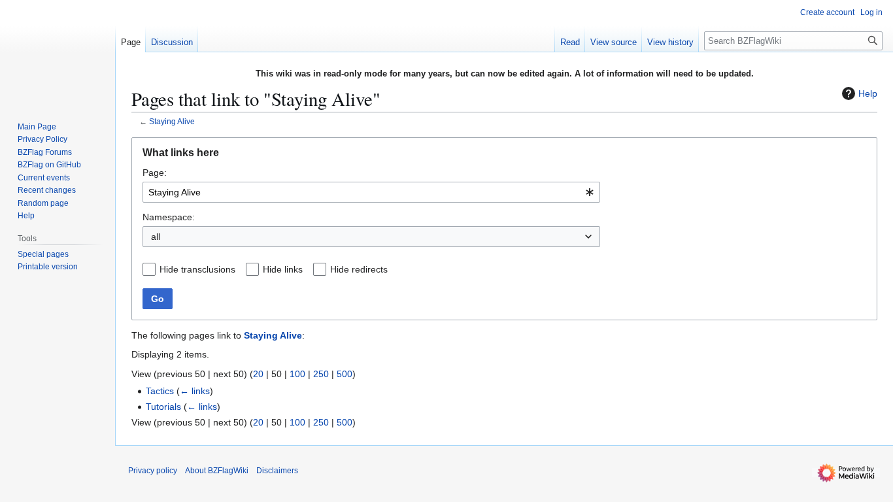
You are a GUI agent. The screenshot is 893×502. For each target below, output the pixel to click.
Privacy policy (152, 470)
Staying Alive (172, 121)
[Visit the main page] (57, 52)
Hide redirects (359, 269)
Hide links (283, 269)
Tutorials (163, 406)
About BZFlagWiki (216, 470)
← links (195, 391)
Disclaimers (277, 470)
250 (321, 374)
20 (258, 374)
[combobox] (371, 192)
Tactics (160, 391)
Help (867, 93)
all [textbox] (155, 236)
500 (344, 374)
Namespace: (169, 217)
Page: (155, 172)
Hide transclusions (197, 269)
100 (297, 374)
